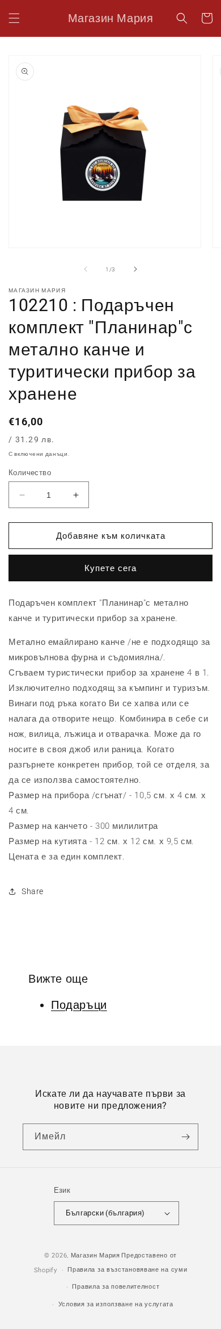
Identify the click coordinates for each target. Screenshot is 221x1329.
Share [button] (33, 891)
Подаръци (79, 1005)
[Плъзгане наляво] (85, 269)
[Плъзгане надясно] (135, 269)
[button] (14, 18)
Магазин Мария (95, 1255)
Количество (29, 472)
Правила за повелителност (115, 1286)
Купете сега (110, 568)
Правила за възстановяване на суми (127, 1269)
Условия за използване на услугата (115, 1304)
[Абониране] (185, 1136)
